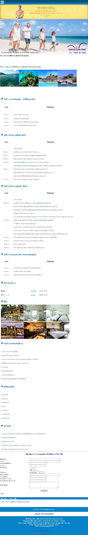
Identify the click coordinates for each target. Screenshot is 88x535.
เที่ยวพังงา (30, 454)
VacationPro (42, 454)
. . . (41, 472)
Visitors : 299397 (44, 530)
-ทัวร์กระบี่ (43, 514)
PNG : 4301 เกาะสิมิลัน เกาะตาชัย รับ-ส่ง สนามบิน (15, 502)
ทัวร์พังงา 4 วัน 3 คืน (55, 454)
